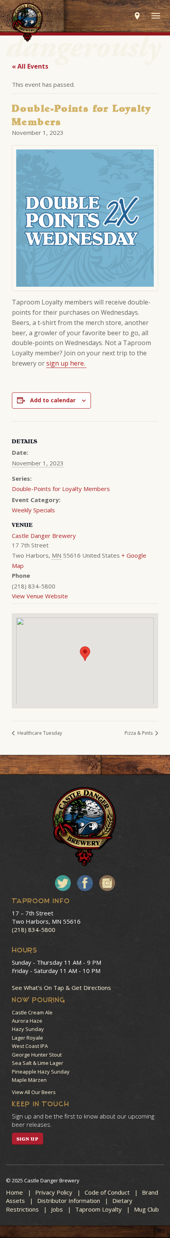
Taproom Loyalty (98, 1209)
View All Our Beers (34, 1092)
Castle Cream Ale (32, 1012)
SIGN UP (27, 1139)
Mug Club (146, 1209)
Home (14, 1192)
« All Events (30, 66)
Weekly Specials (33, 510)
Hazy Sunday (28, 1029)
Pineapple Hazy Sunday (41, 1071)
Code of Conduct (107, 1192)
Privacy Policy (53, 1192)
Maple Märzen (29, 1079)
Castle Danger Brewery (44, 536)
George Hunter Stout (37, 1054)
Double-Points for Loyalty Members (61, 489)
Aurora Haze (27, 1020)
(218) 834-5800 (33, 930)
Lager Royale (27, 1037)
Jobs (57, 1209)
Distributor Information (68, 1200)
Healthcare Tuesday (39, 733)
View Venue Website (40, 596)
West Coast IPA (30, 1045)
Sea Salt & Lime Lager (37, 1062)
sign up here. (66, 363)
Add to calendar (53, 400)
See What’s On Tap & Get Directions (61, 988)
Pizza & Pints (139, 733)
